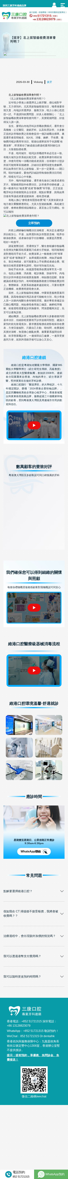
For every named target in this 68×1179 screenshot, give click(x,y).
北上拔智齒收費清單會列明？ (25, 94)
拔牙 (49, 82)
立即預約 (34, 223)
